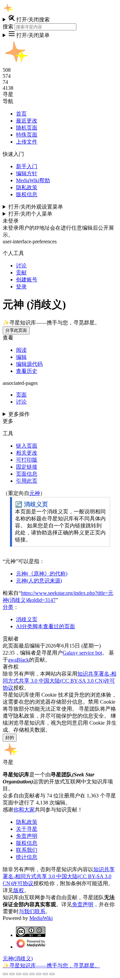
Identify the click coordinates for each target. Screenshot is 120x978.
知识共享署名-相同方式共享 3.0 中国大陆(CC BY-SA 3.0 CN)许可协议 (59, 681)
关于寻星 (26, 829)
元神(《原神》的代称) (41, 573)
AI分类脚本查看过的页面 (45, 626)
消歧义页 (26, 619)
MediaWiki (41, 918)
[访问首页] (8, 11)
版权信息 (26, 843)
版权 (18, 890)
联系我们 (26, 850)
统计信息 (26, 857)
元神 (34, 493)
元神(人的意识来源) (39, 580)
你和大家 (24, 809)
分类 (8, 607)
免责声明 (26, 836)
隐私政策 (26, 822)
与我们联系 (32, 911)
